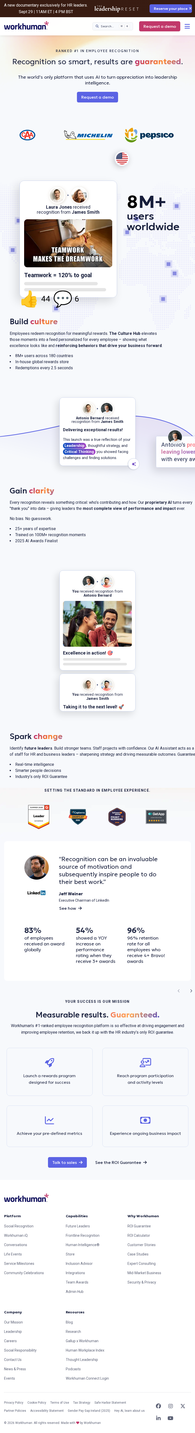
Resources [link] (75, 1312)
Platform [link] (12, 1216)
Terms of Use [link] (59, 1402)
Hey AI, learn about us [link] (129, 1411)
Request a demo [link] (159, 26)
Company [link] (13, 1312)
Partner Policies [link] (15, 1411)
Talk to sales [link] (69, 1162)
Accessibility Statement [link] (47, 1411)
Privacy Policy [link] (13, 1402)
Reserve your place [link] (171, 8)
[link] (26, 25)
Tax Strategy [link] (81, 1402)
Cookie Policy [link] (36, 1402)
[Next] (191, 991)
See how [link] (67, 908)
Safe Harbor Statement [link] (110, 1402)
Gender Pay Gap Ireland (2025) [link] (89, 1411)
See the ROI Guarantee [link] (118, 1162)
